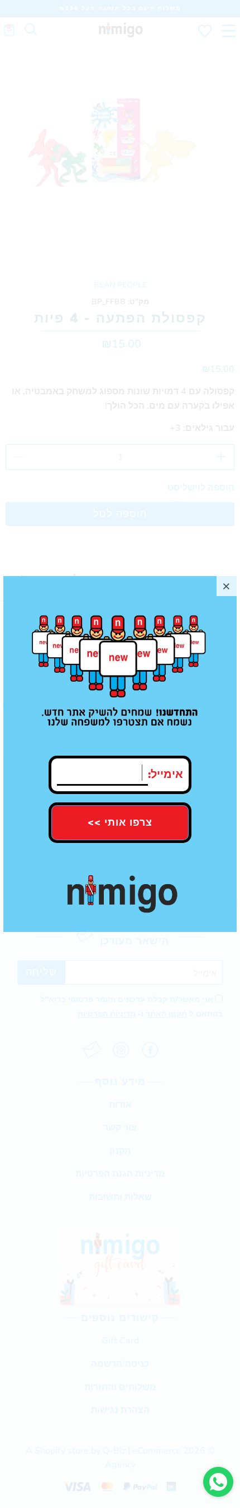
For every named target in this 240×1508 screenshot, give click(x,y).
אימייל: (165, 772)
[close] (227, 586)
